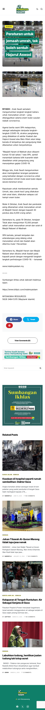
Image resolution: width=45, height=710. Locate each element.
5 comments (27, 672)
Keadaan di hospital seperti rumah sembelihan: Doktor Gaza (21, 480)
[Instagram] (28, 706)
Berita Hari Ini (8, 595)
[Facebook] (17, 706)
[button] (3, 9)
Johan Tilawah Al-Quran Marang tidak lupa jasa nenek (20, 541)
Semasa (9, 26)
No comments (30, 496)
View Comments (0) (22, 340)
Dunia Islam (7, 474)
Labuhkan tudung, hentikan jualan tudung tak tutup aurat (21, 657)
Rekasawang (25, 699)
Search (40, 368)
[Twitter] (22, 706)
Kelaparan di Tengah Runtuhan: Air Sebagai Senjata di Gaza (22, 601)
